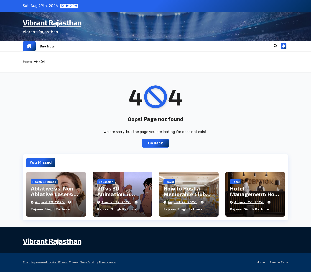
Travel (169, 181)
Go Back (155, 143)
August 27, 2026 (182, 202)
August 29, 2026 (50, 202)
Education (106, 181)
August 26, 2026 (249, 202)
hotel (236, 181)
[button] (275, 46)
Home (27, 62)
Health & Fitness (44, 181)
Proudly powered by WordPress (45, 262)
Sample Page (279, 262)
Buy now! (48, 46)
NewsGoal (87, 262)
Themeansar (107, 262)
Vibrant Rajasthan (52, 22)
